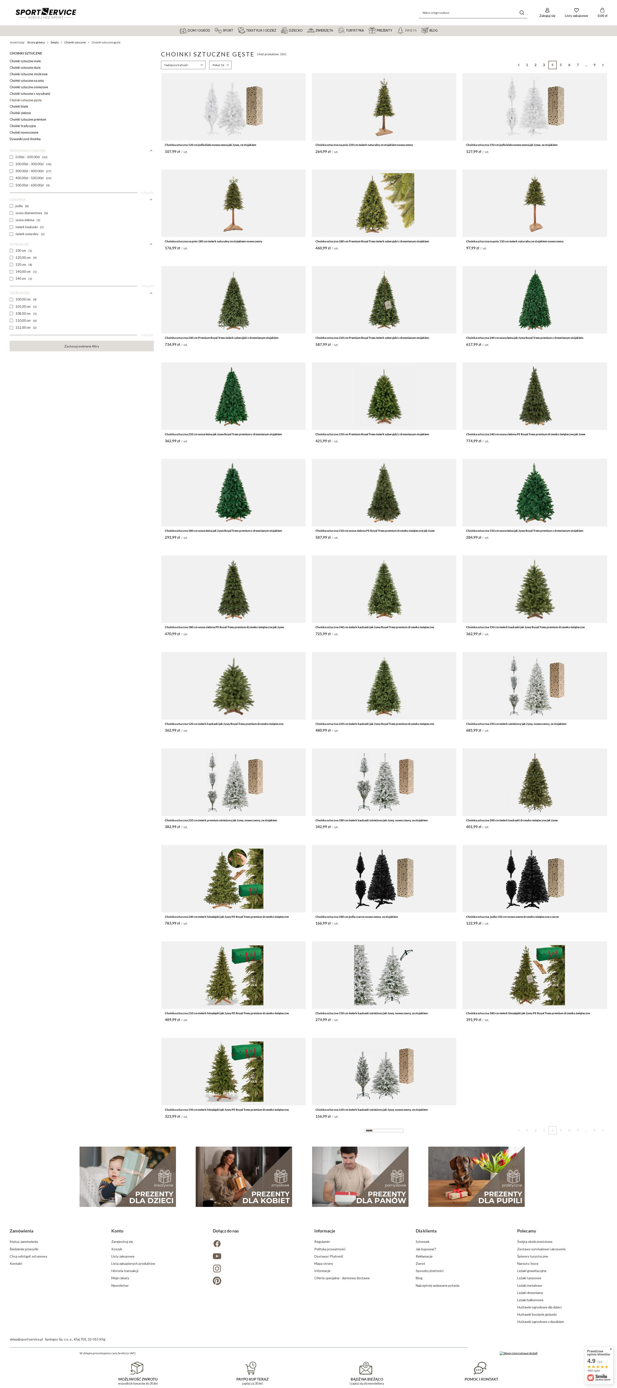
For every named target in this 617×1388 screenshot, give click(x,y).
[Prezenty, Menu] (394, 30)
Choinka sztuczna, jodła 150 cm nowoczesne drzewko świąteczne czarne (512, 917)
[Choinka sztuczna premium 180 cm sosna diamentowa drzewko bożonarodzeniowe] (384, 1264)
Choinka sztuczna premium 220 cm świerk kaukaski (499, 1302)
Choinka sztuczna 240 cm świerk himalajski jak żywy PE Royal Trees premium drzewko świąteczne (227, 917)
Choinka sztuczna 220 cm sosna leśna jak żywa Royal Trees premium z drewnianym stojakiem (223, 434)
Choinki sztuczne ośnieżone (29, 87)
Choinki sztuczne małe (25, 61)
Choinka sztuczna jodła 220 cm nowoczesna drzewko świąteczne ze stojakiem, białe (519, 1109)
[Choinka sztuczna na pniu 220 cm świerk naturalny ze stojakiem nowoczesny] (384, 107)
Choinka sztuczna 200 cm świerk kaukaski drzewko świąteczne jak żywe (512, 820)
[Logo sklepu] (46, 13)
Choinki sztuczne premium (28, 119)
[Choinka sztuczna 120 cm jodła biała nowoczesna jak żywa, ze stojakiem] (233, 107)
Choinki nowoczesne (24, 132)
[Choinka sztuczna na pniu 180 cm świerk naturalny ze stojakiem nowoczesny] (233, 203)
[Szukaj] (521, 12)
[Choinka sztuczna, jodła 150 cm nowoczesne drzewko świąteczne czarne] (535, 878)
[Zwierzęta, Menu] (335, 30)
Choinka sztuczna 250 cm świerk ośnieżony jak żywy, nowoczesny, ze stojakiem (516, 724)
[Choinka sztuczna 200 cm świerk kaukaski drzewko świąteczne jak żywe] (535, 782)
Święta (55, 42)
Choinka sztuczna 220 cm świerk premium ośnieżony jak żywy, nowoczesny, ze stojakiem (221, 820)
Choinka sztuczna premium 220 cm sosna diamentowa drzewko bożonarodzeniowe (519, 1206)
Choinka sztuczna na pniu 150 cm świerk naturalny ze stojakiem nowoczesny (514, 241)
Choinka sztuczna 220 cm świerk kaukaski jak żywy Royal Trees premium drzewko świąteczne (374, 724)
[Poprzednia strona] (519, 65)
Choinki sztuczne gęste (26, 100)
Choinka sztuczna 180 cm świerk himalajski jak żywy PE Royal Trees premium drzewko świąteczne (528, 1013)
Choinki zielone (20, 113)
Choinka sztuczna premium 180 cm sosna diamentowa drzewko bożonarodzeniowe (368, 1302)
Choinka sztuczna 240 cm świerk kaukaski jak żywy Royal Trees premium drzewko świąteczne (374, 627)
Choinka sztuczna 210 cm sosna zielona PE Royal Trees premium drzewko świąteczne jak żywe (375, 530)
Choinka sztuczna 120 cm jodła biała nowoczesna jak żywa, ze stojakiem (210, 145)
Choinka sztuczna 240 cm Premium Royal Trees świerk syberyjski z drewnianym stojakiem (221, 338)
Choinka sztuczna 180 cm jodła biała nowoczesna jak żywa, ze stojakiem (210, 1206)
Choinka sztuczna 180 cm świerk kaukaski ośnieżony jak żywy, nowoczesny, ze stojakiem (371, 820)
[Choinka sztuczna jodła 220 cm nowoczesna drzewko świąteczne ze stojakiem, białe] (535, 1071)
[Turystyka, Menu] (366, 30)
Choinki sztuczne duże (25, 67)
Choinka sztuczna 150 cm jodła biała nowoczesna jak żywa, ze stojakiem (511, 145)
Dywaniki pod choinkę (25, 139)
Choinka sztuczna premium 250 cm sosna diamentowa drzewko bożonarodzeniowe (368, 1206)
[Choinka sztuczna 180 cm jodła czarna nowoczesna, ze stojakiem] (384, 878)
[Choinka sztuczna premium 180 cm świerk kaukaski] (233, 1264)
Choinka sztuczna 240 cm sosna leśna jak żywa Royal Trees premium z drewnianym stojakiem (524, 338)
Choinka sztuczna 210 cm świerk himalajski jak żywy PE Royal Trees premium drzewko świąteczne (227, 1013)
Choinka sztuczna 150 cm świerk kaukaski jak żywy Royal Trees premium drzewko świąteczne (525, 627)
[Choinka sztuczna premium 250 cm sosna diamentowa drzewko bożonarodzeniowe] (384, 1168)
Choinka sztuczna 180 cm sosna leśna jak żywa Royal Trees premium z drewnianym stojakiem (223, 530)
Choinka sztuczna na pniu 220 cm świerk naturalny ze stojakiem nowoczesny (364, 145)
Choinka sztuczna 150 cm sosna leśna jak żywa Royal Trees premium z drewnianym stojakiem (524, 530)
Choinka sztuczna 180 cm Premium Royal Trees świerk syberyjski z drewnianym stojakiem (372, 241)
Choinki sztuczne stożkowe (28, 74)
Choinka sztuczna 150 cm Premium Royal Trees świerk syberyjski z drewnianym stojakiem (372, 434)
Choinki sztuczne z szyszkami (30, 93)
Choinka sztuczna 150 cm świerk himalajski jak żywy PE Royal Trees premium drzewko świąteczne (227, 1109)
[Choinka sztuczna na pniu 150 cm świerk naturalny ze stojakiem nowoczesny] (535, 203)
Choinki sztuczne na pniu (27, 80)
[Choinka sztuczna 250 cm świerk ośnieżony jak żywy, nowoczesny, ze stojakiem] (535, 686)
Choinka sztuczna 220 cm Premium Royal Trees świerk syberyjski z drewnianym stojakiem (372, 338)
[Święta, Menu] (419, 30)
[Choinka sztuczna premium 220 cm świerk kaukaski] (535, 1264)
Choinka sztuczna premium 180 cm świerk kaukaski (198, 1302)
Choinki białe (19, 106)
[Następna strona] (603, 65)
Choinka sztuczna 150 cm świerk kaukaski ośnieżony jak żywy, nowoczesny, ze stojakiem (371, 1013)
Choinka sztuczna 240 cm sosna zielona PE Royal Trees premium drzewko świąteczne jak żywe (525, 434)
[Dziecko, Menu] (305, 30)
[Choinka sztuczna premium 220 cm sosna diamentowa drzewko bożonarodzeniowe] (535, 1168)
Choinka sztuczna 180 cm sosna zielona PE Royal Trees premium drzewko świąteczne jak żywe (224, 627)
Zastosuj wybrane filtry (81, 346)
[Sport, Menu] (235, 30)
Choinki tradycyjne (23, 126)
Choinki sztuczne (75, 42)
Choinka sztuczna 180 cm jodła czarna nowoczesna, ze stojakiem (356, 917)
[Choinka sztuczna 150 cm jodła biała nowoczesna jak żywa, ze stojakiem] (535, 107)
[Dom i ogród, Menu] (212, 30)
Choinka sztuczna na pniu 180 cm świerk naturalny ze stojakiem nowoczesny (213, 241)
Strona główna (36, 42)
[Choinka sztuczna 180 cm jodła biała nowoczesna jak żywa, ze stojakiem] (233, 1168)
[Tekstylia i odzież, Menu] (278, 30)
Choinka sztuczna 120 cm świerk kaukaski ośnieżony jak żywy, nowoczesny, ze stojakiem (371, 1109)
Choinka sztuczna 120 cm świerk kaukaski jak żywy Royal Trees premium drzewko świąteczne (224, 724)
